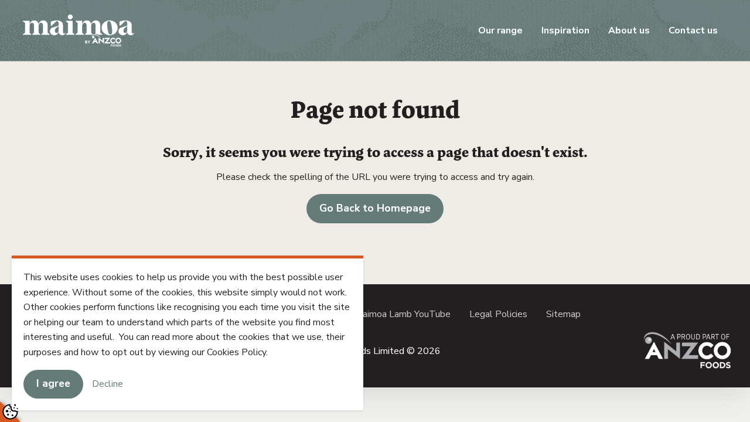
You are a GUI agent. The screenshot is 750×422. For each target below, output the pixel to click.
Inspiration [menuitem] (565, 30)
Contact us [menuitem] (693, 30)
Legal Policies (498, 314)
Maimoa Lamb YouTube (402, 314)
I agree (53, 383)
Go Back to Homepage (375, 208)
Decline (107, 383)
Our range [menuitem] (500, 30)
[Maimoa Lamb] (78, 29)
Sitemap (563, 314)
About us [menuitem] (629, 30)
